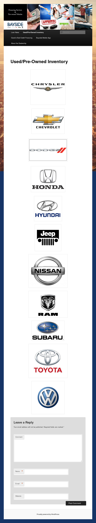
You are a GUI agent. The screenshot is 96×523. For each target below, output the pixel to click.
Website (18, 496)
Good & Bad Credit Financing (21, 38)
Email (19, 484)
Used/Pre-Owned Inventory (33, 32)
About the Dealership (18, 43)
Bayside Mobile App (43, 38)
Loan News (15, 32)
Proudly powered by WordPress (48, 514)
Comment (18, 437)
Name (19, 471)
